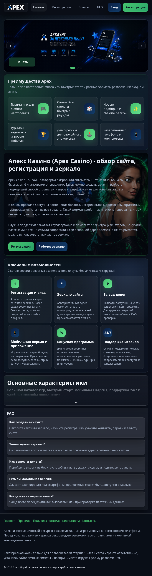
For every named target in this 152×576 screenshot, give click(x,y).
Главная (38, 7)
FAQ (100, 7)
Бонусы (84, 7)
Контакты (89, 521)
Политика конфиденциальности (56, 521)
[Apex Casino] (16, 7)
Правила (24, 521)
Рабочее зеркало (52, 246)
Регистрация (61, 7)
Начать (22, 62)
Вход (114, 7)
